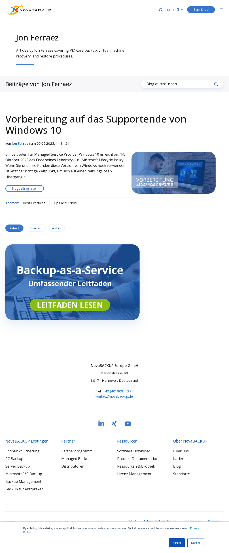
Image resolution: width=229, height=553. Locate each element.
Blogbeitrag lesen (25, 188)
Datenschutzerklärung (159, 521)
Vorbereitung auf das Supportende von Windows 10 (96, 124)
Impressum (192, 521)
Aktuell (14, 228)
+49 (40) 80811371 (118, 391)
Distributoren (72, 466)
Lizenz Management (134, 473)
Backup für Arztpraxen (24, 489)
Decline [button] (196, 543)
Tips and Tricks (65, 203)
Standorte (181, 473)
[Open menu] (221, 10)
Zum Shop (201, 9)
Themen (35, 228)
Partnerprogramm (76, 451)
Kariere (179, 458)
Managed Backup (76, 458)
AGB (132, 521)
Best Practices (34, 203)
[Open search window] (161, 10)
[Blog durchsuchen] (216, 84)
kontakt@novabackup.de (114, 396)
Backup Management (23, 481)
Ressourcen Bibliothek (136, 466)
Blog (177, 466)
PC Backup (14, 458)
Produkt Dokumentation (137, 458)
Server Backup (17, 466)
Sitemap (214, 521)
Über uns (181, 451)
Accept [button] (177, 543)
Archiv (56, 228)
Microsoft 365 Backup (23, 473)
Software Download (133, 451)
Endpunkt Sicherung (22, 451)
